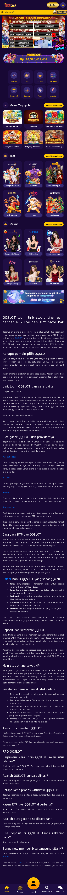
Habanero (7, 492)
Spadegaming (9, 507)
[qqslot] (9, 5)
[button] (61, 32)
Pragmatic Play (9, 456)
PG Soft (6, 477)
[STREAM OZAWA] (59, 43)
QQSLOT (19, 338)
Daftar (53, 5)
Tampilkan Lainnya (54, 105)
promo (6, 856)
